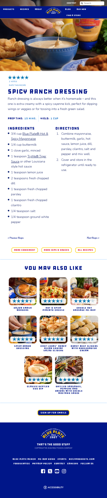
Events (62, 459)
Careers (72, 463)
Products (8, 9)
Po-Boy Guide (46, 459)
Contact (71, 3)
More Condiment (24, 250)
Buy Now (83, 9)
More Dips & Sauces (56, 250)
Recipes (24, 9)
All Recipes (85, 250)
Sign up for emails (53, 412)
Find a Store (73, 15)
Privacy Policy (42, 463)
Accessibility (55, 487)
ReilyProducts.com (82, 459)
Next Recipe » (93, 237)
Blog (68, 9)
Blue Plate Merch (24, 459)
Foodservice (21, 463)
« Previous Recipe (15, 237)
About (38, 9)
